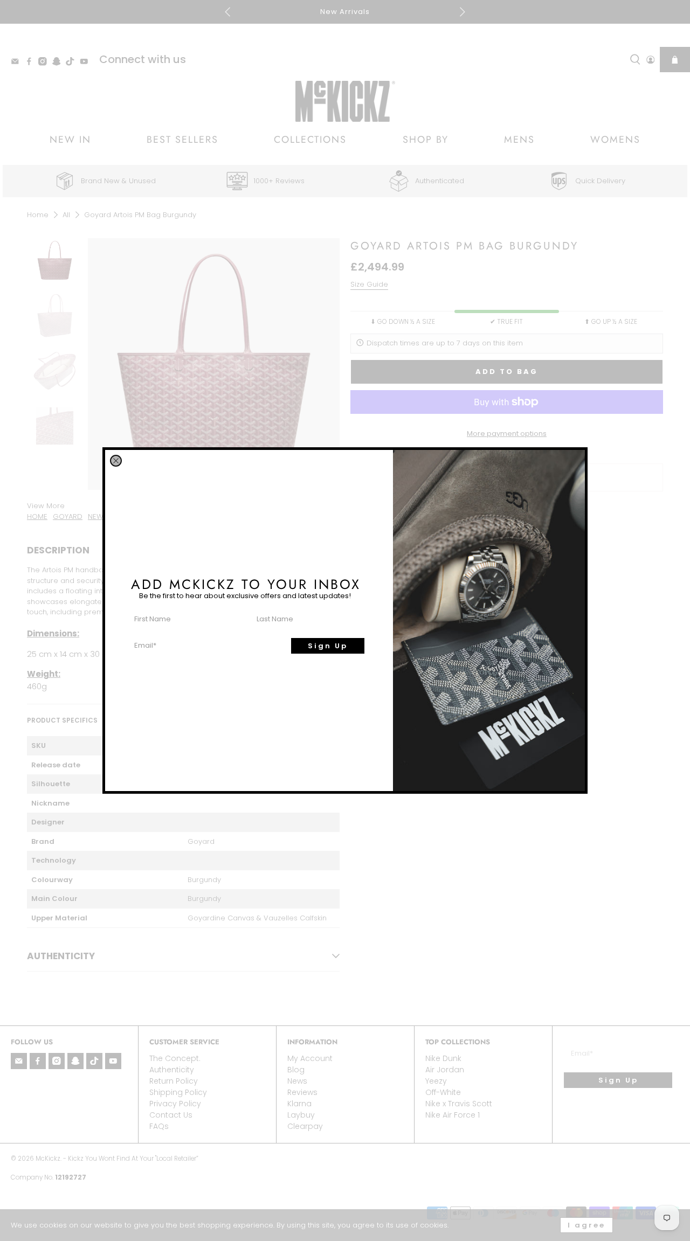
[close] (116, 460)
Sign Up (328, 646)
